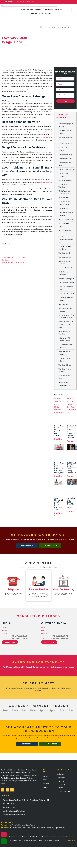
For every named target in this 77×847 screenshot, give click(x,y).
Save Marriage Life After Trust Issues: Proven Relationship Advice (59, 504)
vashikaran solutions (45, 182)
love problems (47, 137)
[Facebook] (2, 789)
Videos (34, 14)
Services (58, 9)
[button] (69, 13)
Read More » (58, 439)
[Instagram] (7, 789)
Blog (41, 14)
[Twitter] (12, 789)
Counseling (48, 9)
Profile (30, 9)
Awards (38, 9)
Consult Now (10, 642)
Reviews (48, 14)
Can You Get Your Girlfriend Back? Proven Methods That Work (71, 432)
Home (23, 9)
